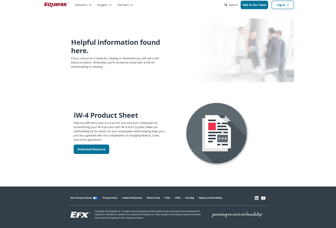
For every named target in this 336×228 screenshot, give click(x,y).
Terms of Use (153, 197)
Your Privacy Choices (81, 197)
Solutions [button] (81, 5)
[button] (232, 5)
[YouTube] (263, 198)
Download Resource (91, 149)
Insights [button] (102, 5)
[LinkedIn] (256, 198)
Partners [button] (123, 5)
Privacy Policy (110, 197)
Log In (281, 5)
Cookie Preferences (132, 197)
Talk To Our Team (254, 5)
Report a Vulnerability (210, 197)
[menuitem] (83, 5)
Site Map (189, 197)
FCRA (167, 197)
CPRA (177, 197)
